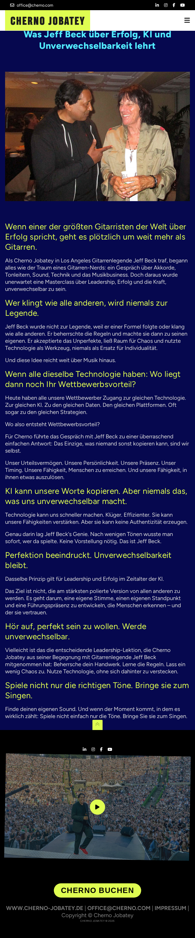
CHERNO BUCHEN (97, 890)
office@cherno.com (35, 5)
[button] (11, 927)
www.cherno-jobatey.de (44, 908)
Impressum (170, 908)
